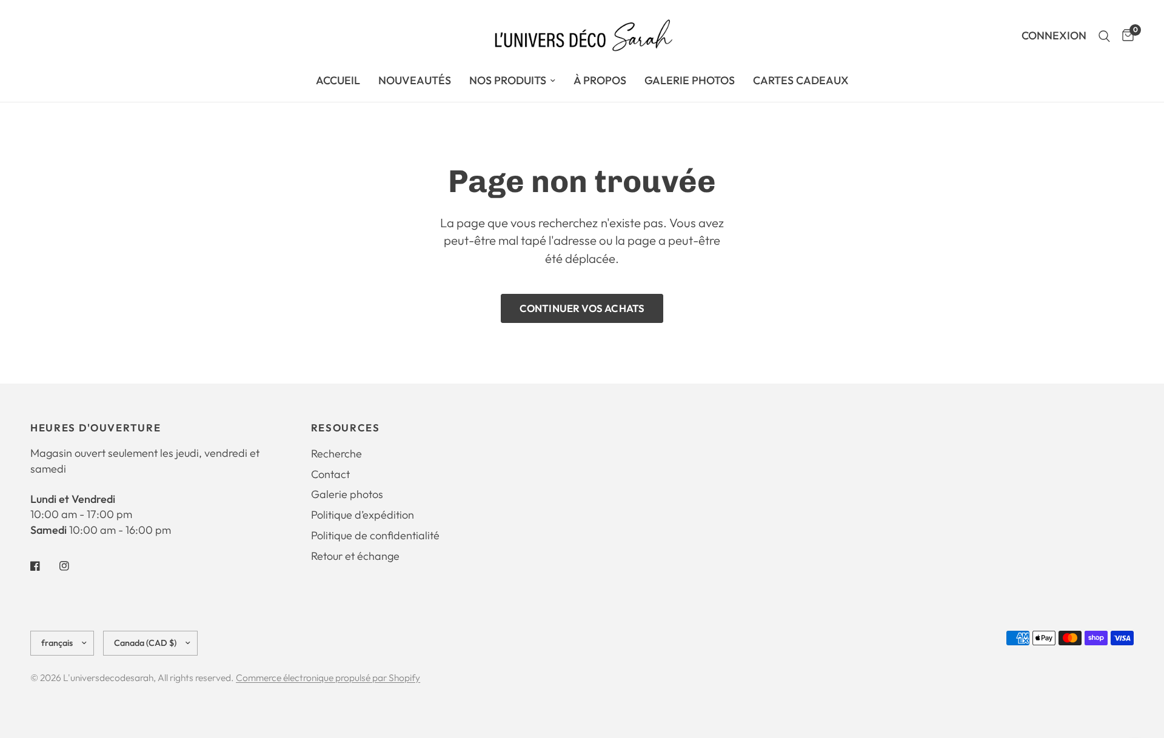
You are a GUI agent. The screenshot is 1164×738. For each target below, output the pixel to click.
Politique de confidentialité (375, 535)
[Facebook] (43, 566)
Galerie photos (347, 494)
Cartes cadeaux (801, 80)
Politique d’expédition (362, 515)
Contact (330, 474)
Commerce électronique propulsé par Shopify (328, 677)
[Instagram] (72, 566)
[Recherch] (1104, 36)
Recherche (336, 453)
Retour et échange (355, 556)
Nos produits (507, 80)
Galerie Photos (689, 80)
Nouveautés (414, 80)
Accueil (338, 80)
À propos (600, 80)
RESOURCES (345, 428)
